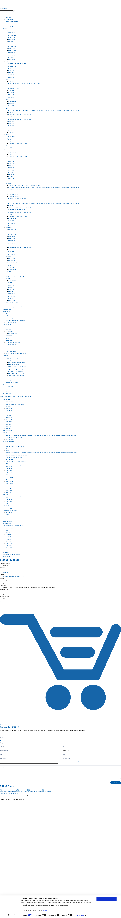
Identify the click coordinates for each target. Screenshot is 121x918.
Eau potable (17, 576)
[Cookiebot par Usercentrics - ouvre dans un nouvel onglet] (12, 915)
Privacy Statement (11, 795)
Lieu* (1, 754)
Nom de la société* (4, 750)
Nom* (64, 746)
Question (3, 767)
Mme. (3, 743)
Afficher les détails (79, 915)
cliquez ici (45, 909)
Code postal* (3, 758)
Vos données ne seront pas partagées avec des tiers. (75, 761)
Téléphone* (2, 762)
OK (106, 899)
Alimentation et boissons (8, 576)
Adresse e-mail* (66, 758)
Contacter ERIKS (32, 795)
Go (14, 11)
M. (2, 740)
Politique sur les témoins (21, 795)
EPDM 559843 (6, 572)
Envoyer (115, 782)
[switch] (44, 915)
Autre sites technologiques (51, 795)
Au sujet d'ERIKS (40, 795)
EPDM (22, 576)
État (64, 754)
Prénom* (2, 746)
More (1, 601)
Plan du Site (3, 795)
